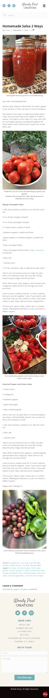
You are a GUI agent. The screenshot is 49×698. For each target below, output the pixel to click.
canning (12, 568)
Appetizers (15, 563)
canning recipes (23, 568)
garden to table (22, 570)
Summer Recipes (29, 565)
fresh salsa (35, 568)
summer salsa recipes (34, 575)
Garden (6, 565)
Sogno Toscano (35, 250)
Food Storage (34, 563)
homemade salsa (37, 570)
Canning (24, 563)
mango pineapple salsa (12, 573)
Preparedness (15, 565)
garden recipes (9, 570)
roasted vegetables (16, 575)
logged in (17, 589)
